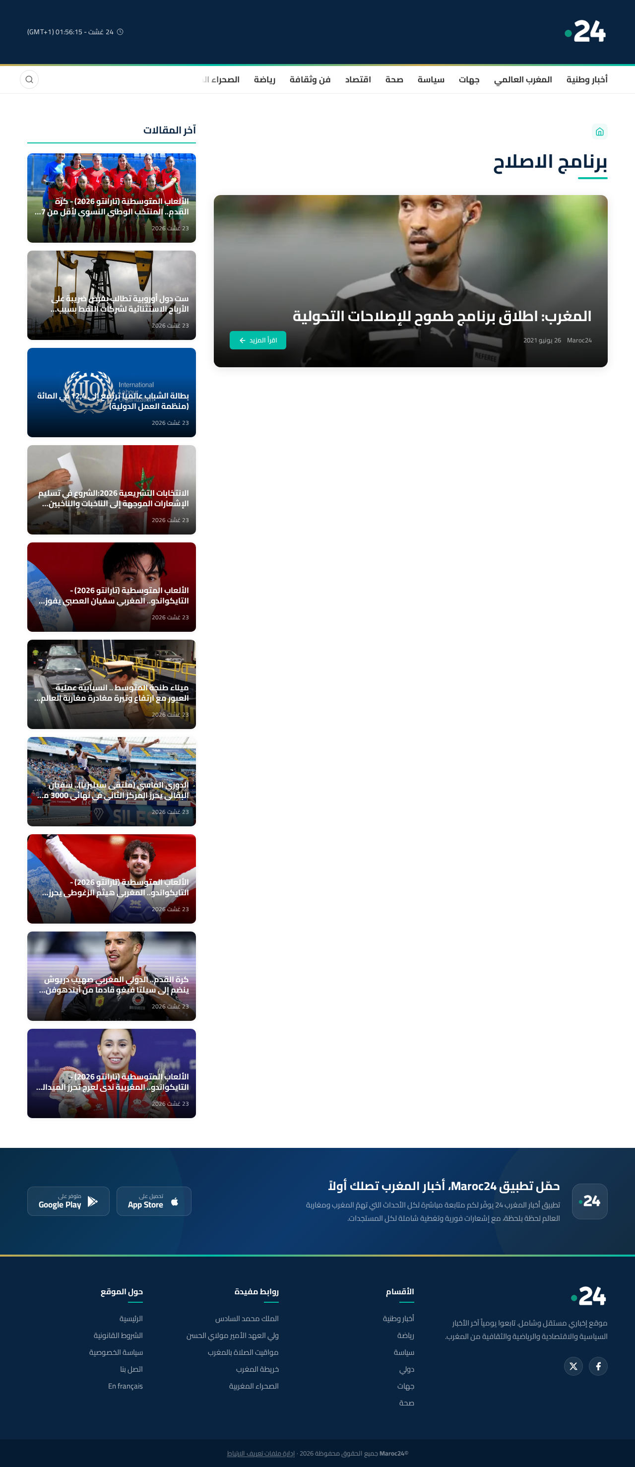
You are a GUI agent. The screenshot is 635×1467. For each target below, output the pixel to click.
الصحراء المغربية (209, 79)
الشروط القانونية (118, 1335)
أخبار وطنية (587, 79)
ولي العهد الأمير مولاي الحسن (232, 1335)
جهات (469, 79)
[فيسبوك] (598, 1366)
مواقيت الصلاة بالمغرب (243, 1352)
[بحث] (29, 79)
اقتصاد (358, 79)
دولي (406, 1369)
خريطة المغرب (257, 1369)
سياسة (431, 79)
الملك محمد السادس (246, 1319)
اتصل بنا (131, 1369)
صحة (394, 79)
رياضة (264, 79)
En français (125, 1386)
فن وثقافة (310, 79)
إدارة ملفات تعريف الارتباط (261, 1453)
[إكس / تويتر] (573, 1366)
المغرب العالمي (523, 79)
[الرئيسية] (600, 131)
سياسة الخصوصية (116, 1352)
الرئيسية (131, 1319)
